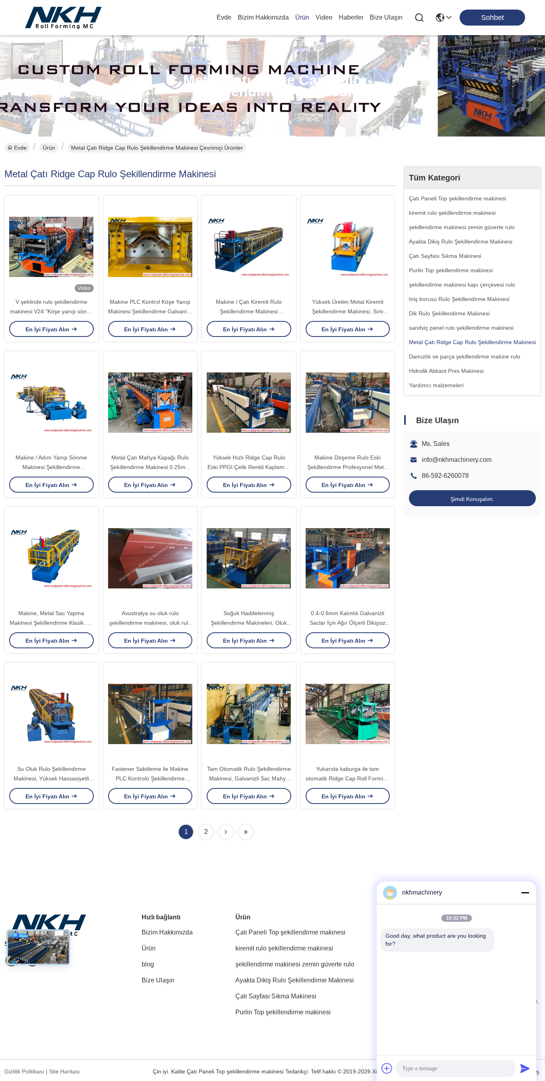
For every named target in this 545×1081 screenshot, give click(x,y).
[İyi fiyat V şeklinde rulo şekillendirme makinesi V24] (51, 246)
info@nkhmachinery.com (457, 459)
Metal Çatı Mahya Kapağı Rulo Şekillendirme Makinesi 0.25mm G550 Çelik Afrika (150, 467)
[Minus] (525, 892)
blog (148, 964)
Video (324, 17)
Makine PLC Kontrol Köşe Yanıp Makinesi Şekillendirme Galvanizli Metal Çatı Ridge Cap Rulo (150, 311)
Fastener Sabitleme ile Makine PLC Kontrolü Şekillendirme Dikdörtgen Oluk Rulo (150, 778)
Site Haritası (64, 1071)
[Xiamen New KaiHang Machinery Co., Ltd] (64, 18)
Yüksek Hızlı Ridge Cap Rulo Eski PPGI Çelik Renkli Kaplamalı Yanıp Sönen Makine (248, 467)
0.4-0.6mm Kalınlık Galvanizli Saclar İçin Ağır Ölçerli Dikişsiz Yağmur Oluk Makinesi (347, 623)
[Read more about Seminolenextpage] (226, 832)
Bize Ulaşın (386, 17)
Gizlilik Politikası (24, 1071)
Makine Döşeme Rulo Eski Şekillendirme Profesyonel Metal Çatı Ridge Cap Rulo (347, 467)
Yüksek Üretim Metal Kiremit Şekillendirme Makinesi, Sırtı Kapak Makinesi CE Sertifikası (347, 311)
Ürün (302, 17)
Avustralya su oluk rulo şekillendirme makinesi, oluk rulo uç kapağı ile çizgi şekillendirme (150, 623)
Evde (224, 17)
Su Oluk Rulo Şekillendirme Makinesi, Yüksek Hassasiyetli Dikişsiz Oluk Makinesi (51, 778)
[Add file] (387, 1068)
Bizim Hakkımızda (263, 17)
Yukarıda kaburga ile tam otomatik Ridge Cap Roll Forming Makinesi (347, 778)
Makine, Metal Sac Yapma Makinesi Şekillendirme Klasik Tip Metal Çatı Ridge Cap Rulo (51, 623)
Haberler (351, 17)
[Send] (525, 1068)
